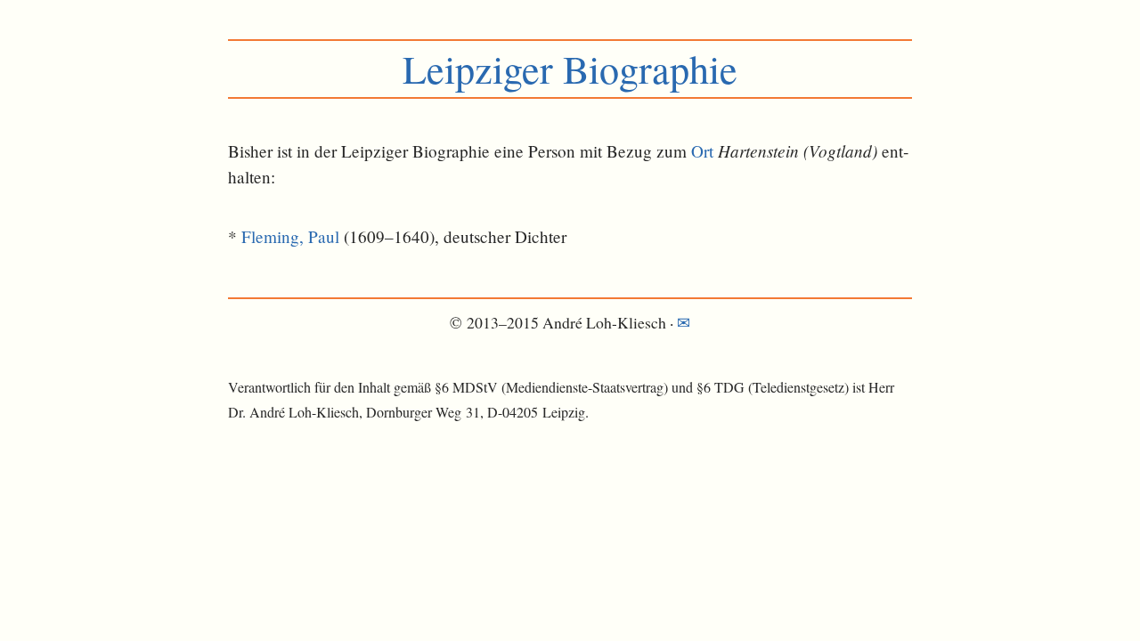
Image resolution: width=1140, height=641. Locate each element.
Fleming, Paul (290, 236)
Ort (702, 151)
